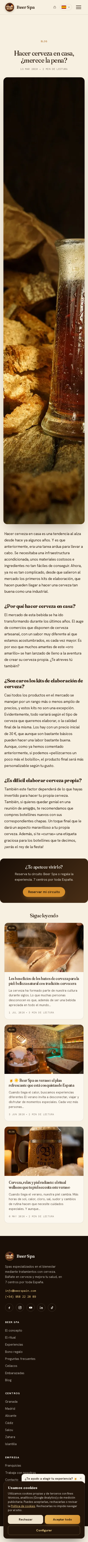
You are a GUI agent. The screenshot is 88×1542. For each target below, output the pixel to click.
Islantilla (11, 1444)
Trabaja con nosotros (20, 1473)
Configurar (44, 1530)
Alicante (10, 1416)
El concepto (13, 1330)
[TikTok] (52, 1307)
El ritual (10, 1337)
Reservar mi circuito (44, 892)
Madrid (10, 1409)
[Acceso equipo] (54, 7)
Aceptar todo (62, 1519)
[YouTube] (30, 1307)
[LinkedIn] (41, 1307)
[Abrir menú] (78, 7)
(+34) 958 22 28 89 (20, 1297)
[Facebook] (9, 1307)
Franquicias (13, 1465)
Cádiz (9, 1423)
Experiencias (14, 1344)
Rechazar (25, 1519)
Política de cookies (23, 1506)
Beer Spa (25, 7)
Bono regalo (14, 1352)
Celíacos (11, 1366)
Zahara (10, 1437)
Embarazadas (14, 1373)
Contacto (11, 1480)
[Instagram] (20, 1307)
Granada (11, 1402)
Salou (9, 1430)
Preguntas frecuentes (20, 1359)
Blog (44, 41)
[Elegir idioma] (66, 7)
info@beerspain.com (20, 1291)
